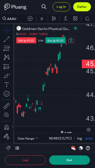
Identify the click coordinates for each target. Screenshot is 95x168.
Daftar (82, 6)
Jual (25, 159)
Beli (69, 159)
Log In (61, 6)
